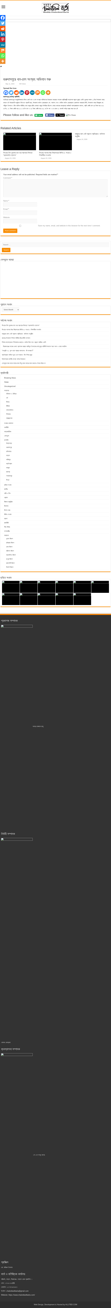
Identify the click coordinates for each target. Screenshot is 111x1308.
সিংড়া (7, 480)
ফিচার (7, 402)
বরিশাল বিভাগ (10, 551)
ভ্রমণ (5, 519)
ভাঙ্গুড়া (8, 468)
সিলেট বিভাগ (9, 567)
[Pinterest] (27, 92)
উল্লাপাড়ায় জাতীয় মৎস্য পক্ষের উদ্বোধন (14, 359)
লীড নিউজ (7, 527)
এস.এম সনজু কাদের (39, 1155)
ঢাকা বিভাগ (9, 547)
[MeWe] (32, 92)
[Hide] (1, 66)
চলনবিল (6, 440)
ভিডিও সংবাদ (7, 514)
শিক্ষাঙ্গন (8, 414)
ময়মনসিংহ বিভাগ (11, 555)
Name (6, 201)
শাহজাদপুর (9, 476)
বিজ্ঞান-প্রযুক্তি (8, 502)
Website (6, 217)
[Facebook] (6, 92)
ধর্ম (7, 398)
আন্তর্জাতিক (7, 432)
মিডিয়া (8, 406)
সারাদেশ (6, 535)
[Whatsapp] (42, 92)
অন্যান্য (6, 390)
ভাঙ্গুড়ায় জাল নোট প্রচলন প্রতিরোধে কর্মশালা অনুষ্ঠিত (17, 334)
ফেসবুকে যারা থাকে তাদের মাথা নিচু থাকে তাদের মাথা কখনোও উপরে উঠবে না (23, 363)
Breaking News (10, 378)
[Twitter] (11, 92)
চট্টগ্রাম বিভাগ (10, 543)
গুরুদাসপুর (9, 447)
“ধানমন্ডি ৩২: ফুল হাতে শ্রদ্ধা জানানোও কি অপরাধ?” (17, 351)
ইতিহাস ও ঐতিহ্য (11, 394)
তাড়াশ (8, 455)
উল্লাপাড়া (9, 443)
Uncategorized (9, 386)
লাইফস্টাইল (9, 410)
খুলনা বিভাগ (9, 539)
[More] (48, 92)
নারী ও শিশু (7, 493)
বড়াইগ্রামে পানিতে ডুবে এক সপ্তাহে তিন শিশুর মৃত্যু (17, 355)
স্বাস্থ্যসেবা (9, 418)
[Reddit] (16, 92)
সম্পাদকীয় (7, 531)
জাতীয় (6, 489)
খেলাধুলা (6, 436)
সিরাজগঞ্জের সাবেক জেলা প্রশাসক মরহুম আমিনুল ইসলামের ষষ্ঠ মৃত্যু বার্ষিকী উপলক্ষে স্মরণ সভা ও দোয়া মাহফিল (34, 346)
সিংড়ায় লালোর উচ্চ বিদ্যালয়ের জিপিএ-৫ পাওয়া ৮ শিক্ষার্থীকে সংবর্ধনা (21, 330)
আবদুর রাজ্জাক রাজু (38, 726)
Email (6, 209)
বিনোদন (6, 506)
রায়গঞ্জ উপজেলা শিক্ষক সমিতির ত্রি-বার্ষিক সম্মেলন (16, 338)
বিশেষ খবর (7, 510)
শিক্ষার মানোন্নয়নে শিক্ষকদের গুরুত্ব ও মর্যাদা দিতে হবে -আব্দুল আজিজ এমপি (24, 342)
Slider (6, 382)
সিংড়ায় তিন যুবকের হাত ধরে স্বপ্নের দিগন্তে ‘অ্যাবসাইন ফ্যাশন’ (21, 325)
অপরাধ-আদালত (8, 423)
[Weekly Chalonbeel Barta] (55, 7)
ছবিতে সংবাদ (7, 485)
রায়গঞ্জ (8, 472)
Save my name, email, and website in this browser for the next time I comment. (69, 226)
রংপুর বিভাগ (9, 559)
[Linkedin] (21, 92)
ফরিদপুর (8, 460)
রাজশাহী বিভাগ (10, 563)
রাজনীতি (6, 523)
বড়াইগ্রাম (9, 464)
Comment (7, 178)
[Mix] (37, 92)
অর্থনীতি (6, 427)
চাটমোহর (8, 451)
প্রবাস (6, 498)
